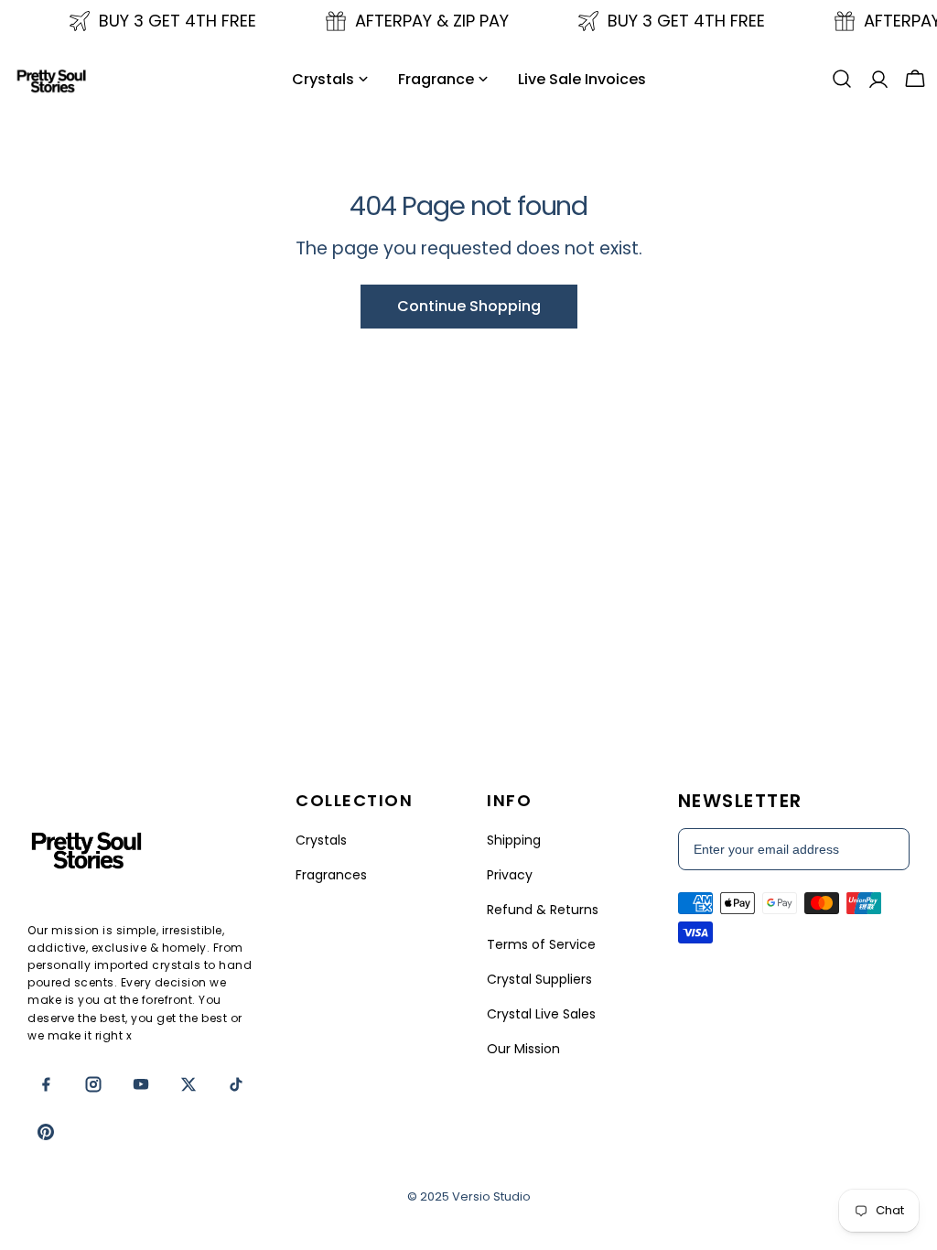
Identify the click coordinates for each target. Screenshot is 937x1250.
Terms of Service (541, 944)
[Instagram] (93, 1084)
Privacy (510, 875)
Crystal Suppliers (539, 979)
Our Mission (523, 1049)
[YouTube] (141, 1084)
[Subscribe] (886, 849)
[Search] (842, 78)
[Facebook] (45, 1084)
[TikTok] (236, 1084)
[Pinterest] (45, 1132)
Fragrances (331, 875)
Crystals (321, 840)
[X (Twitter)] (188, 1084)
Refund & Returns (542, 909)
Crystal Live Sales (541, 1014)
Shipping (514, 840)
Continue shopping (469, 306)
